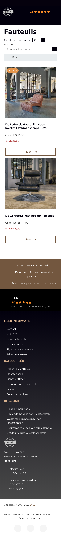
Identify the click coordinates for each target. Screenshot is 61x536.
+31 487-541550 (17, 473)
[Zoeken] (17, 14)
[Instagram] (30, 528)
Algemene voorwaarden (21, 349)
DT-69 (15, 298)
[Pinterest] (43, 528)
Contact (11, 329)
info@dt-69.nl (17, 468)
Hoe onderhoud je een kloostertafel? (28, 414)
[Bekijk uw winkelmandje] (57, 12)
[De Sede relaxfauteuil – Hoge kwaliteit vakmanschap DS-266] (30, 92)
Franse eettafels (16, 379)
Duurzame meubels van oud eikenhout (30, 427)
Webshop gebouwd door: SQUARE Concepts (27, 514)
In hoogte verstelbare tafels (23, 384)
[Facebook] (17, 528)
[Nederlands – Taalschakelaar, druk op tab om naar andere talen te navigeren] (52, 2)
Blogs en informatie (18, 408)
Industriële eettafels (18, 368)
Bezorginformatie (17, 339)
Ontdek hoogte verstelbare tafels (26, 433)
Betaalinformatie (17, 344)
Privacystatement (17, 354)
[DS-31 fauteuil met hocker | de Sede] (30, 183)
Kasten (11, 389)
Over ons (12, 334)
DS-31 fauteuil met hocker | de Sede (29, 215)
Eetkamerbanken (17, 394)
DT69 (33, 504)
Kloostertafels (15, 374)
